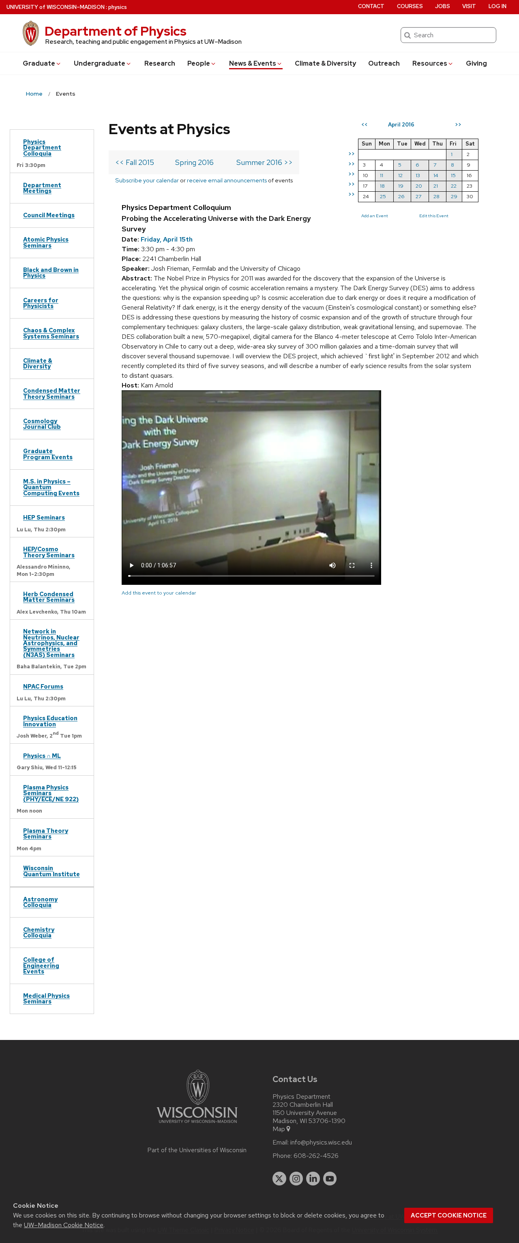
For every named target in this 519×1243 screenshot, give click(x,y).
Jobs (442, 6)
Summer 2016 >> (264, 162)
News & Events (252, 63)
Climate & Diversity (325, 63)
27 (418, 196)
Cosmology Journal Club (42, 423)
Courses (410, 6)
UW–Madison (55, 7)
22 (454, 185)
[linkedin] (313, 1178)
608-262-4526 (316, 1156)
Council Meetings (49, 215)
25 (383, 196)
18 (382, 185)
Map (278, 1129)
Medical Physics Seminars (46, 998)
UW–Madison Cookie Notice (63, 1225)
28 (436, 196)
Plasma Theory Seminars (45, 833)
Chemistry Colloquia (38, 932)
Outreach (384, 63)
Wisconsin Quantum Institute (51, 870)
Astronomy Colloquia (40, 902)
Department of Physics (116, 31)
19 (401, 185)
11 (381, 175)
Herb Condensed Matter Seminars (49, 596)
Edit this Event (433, 215)
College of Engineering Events (41, 965)
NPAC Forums (43, 686)
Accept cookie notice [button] (449, 1215)
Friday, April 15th (167, 239)
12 (400, 175)
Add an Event (374, 215)
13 (417, 175)
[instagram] (296, 1178)
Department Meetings (42, 188)
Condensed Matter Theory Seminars (51, 393)
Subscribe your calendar (147, 180)
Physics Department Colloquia (42, 147)
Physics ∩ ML (42, 755)
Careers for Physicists (40, 303)
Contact (371, 6)
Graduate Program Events (48, 453)
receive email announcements (227, 180)
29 (454, 196)
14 (436, 175)
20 (418, 185)
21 (435, 185)
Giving (476, 63)
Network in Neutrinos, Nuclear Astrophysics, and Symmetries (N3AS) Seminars (51, 643)
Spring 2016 (194, 162)
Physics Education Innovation (50, 720)
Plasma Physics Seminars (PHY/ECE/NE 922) (51, 793)
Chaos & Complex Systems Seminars (51, 333)
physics (117, 7)
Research (159, 63)
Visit (469, 6)
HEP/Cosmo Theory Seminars (49, 551)
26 (401, 196)
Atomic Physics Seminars (46, 242)
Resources (429, 63)
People (198, 63)
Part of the (197, 1150)
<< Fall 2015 (134, 162)
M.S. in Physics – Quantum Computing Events (51, 487)
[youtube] (330, 1178)
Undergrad (99, 63)
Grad (39, 63)
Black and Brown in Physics (51, 272)
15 (453, 175)
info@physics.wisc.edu (321, 1142)
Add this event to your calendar (159, 592)
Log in (497, 6)
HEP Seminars (44, 517)
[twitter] (279, 1178)
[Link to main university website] (197, 1124)
